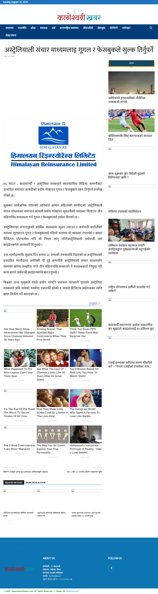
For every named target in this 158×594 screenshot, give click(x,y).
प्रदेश (33, 28)
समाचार (10, 28)
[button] (151, 28)
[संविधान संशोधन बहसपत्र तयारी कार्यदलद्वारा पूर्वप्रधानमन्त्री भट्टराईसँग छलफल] (131, 230)
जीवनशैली (88, 28)
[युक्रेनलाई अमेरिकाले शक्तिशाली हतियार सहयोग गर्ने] (52, 499)
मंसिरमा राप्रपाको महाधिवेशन (124, 211)
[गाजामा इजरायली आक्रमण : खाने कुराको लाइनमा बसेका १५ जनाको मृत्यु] (86, 499)
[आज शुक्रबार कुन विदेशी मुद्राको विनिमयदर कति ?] (131, 158)
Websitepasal (71, 591)
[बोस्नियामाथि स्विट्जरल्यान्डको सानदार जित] (131, 120)
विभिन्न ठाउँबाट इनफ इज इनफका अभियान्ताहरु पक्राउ (25, 472)
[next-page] (10, 522)
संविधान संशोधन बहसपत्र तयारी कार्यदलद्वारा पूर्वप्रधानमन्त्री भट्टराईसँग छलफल (129, 249)
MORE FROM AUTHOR (36, 482)
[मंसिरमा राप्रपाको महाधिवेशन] (131, 196)
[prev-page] (5, 522)
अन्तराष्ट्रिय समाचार (69, 28)
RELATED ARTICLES (13, 482)
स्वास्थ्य (43, 28)
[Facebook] (111, 568)
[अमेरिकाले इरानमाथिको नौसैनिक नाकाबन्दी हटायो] (18, 499)
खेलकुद (101, 28)
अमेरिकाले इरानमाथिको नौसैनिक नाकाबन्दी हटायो (127, 100)
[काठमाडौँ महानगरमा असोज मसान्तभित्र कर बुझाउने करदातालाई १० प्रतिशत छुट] (131, 309)
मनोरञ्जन (126, 28)
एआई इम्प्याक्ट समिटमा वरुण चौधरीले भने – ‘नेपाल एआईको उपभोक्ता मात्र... (130, 364)
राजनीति (22, 28)
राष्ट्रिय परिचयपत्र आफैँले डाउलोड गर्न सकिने (129, 289)
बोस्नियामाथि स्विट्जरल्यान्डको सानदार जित (130, 137)
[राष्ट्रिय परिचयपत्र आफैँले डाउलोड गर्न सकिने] (131, 271)
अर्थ (53, 28)
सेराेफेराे (114, 28)
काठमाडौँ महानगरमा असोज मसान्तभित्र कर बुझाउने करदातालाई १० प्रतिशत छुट (131, 326)
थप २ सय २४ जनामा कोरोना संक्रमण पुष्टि (84, 472)
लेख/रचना (11, 35)
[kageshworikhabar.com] (79, 14)
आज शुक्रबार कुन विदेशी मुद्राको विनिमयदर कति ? (126, 175)
